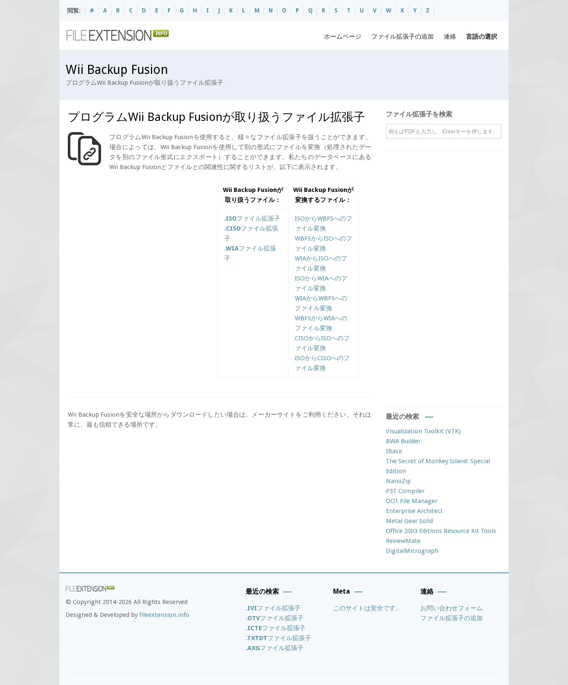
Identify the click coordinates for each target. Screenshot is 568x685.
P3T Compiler (405, 491)
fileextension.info (164, 615)
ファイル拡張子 (252, 218)
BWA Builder (403, 441)
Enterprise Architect (414, 511)
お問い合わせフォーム (451, 608)
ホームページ (342, 36)
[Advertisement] (137, 238)
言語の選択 (481, 36)
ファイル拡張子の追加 (402, 36)
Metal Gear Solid (409, 521)
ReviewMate (403, 541)
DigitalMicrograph (412, 551)
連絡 (450, 36)
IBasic (394, 451)
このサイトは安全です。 (367, 608)
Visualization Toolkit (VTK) (423, 431)
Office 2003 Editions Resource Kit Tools (441, 531)
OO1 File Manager (411, 501)
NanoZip (398, 481)
